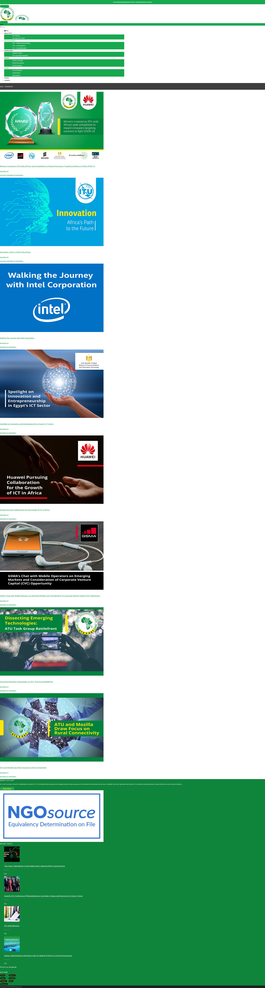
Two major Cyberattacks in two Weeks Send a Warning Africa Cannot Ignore (34, 866)
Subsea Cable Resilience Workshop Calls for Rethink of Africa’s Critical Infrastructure (38, 956)
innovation (3, 175)
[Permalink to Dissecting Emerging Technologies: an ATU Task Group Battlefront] (52, 675)
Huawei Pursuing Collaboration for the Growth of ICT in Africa (25, 510)
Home (1, 86)
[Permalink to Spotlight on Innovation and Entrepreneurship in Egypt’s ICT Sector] (52, 417)
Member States (4, 5)
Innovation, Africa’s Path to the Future (15, 252)
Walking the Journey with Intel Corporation (17, 338)
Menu (3, 27)
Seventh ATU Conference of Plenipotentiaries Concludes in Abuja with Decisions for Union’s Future (43, 896)
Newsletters (19, 175)
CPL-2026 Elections (11, 926)
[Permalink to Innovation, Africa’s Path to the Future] (52, 245)
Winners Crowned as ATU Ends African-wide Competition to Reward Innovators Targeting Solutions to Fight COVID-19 (47, 166)
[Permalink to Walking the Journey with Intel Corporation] (52, 331)
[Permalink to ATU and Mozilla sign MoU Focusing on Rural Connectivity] (52, 761)
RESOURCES (4, 21)
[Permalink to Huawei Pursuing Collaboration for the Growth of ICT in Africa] (52, 503)
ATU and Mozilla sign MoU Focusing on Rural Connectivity (23, 768)
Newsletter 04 (9, 86)
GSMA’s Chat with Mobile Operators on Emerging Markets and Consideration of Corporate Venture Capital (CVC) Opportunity (50, 596)
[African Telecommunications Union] (132, 13)
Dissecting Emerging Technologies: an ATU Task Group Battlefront (26, 682)
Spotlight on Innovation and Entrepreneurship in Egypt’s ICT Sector (27, 424)
